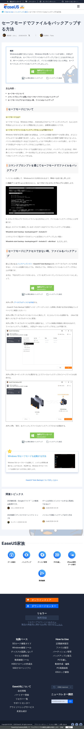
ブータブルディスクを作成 (24, 302)
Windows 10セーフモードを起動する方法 (27, 456)
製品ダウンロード (15, 1)
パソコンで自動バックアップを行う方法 (57, 515)
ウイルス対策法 (22, 656)
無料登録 (42, 617)
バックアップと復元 (21, 12)
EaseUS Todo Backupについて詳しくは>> (42, 480)
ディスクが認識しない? (22, 651)
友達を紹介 (22, 711)
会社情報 (22, 691)
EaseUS (14, 6)
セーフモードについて (16, 94)
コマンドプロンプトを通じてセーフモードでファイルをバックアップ (33, 97)
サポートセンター (71, 1)
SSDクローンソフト (22, 668)
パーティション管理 (62, 651)
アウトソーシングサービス (22, 707)
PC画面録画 (62, 668)
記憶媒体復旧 (62, 643)
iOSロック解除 (62, 672)
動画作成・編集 (62, 664)
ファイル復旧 (62, 647)
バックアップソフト (24, 264)
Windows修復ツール (21, 647)
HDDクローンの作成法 (21, 664)
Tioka (52, 35)
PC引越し (62, 660)
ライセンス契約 (53, 724)
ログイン (52, 622)
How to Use (9, 12)
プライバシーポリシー (40, 724)
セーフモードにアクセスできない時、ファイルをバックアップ (31, 100)
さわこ (15, 35)
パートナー (32, 1)
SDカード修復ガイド (21, 643)
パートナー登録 (22, 695)
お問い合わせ (63, 724)
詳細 (61, 727)
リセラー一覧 (22, 699)
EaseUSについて (21, 686)
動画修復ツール (22, 660)
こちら (59, 624)
